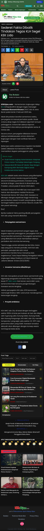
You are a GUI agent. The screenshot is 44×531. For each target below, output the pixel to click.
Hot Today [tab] (35, 365)
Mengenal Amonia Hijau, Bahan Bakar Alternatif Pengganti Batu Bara (22, 433)
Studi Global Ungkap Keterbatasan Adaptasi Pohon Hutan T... (9, 469)
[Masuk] (38, 6)
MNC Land (12, 281)
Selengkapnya (6, 415)
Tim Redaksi (4, 46)
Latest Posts (14, 90)
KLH (3, 107)
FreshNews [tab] (8, 365)
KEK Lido (4, 175)
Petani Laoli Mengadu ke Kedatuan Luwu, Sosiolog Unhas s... (10, 492)
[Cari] (17, 6)
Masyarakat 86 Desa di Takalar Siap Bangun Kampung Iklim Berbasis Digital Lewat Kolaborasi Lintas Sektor (22, 167)
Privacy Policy (34, 516)
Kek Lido (24, 358)
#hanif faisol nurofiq (7, 358)
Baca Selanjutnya (20, 336)
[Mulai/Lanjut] (13, 83)
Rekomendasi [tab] (22, 365)
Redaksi (5, 516)
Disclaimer (21, 519)
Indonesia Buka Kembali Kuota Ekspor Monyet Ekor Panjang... (32, 492)
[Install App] (22, 2)
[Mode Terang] (34, 6)
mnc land (32, 358)
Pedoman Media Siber (19, 516)
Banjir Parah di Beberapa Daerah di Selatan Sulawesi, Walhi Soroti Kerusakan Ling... (22, 424)
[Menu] (41, 6)
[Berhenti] (17, 83)
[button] (20, 9)
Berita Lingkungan (7, 24)
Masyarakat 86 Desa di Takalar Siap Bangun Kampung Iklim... (31, 469)
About (5, 90)
